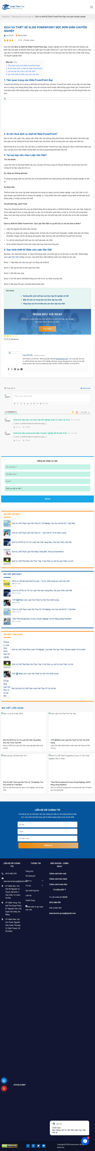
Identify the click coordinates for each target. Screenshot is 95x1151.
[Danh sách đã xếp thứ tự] (27, 403)
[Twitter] (12, 369)
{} (43, 403)
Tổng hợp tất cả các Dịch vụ (22, 16)
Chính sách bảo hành (58, 879)
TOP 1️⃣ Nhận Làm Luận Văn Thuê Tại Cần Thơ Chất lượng (35, 600)
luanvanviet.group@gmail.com (15, 881)
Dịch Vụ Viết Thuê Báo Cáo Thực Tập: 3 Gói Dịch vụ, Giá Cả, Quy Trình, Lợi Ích (42, 561)
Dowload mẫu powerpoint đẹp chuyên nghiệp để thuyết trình (40, 433)
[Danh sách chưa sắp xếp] (31, 403)
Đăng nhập (86, 388)
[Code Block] (37, 403)
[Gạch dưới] (21, 403)
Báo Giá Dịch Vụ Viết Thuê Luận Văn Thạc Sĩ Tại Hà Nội (34, 688)
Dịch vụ (28, 881)
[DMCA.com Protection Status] (9, 1146)
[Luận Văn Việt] (13, 7)
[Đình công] (24, 403)
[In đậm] (14, 403)
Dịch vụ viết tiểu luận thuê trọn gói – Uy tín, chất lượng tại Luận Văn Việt (41, 581)
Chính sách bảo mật (57, 873)
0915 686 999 (11, 873)
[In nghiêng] (18, 403)
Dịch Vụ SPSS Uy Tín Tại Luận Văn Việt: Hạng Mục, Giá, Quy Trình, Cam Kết (41, 542)
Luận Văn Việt (12, 257)
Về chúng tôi (30, 876)
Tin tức (28, 886)
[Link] (40, 403)
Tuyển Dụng (30, 900)
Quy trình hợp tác (32, 890)
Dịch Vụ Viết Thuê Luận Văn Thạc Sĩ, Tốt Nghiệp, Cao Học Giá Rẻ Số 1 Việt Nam (43, 523)
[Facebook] (9, 369)
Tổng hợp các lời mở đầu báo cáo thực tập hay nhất (44, 304)
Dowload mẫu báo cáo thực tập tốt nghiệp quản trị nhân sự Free (41, 420)
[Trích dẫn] (34, 403)
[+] (47, 403)
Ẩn (15, 62)
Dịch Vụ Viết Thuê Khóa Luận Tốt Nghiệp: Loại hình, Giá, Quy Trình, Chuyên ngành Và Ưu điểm (49, 649)
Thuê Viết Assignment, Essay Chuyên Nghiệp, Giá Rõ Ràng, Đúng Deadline (41, 619)
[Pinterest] (15, 369)
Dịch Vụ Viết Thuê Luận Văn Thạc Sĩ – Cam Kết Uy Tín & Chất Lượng (39, 533)
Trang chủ (6, 16)
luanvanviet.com (62, 359)
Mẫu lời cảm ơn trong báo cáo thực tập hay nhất (42, 300)
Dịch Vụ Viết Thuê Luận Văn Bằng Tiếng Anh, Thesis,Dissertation (38, 552)
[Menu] (91, 7)
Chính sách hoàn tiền (58, 884)
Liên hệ (28, 895)
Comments (16, 583)
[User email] (22, 369)
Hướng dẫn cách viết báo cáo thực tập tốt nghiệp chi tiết (46, 296)
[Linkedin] (18, 369)
